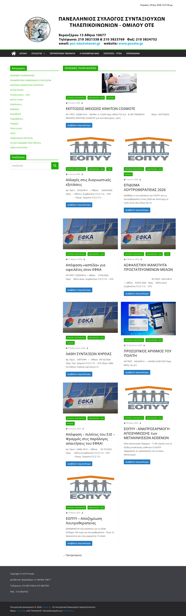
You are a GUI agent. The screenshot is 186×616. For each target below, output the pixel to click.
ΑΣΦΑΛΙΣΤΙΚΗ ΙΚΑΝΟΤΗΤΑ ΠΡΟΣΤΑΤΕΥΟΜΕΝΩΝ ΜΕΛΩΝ (148, 267)
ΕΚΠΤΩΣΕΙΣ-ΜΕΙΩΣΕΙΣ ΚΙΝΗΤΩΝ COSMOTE (100, 108)
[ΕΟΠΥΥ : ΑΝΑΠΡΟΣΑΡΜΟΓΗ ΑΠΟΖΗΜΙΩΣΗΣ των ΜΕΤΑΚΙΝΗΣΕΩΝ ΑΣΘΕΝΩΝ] (148, 397)
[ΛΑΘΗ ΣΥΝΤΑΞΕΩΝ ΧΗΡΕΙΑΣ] (90, 317)
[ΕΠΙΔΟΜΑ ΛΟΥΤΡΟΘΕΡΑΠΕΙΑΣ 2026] (148, 149)
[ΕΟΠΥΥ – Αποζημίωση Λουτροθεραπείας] (90, 487)
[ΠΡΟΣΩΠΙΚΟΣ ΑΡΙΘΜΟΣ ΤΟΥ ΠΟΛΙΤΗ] (148, 318)
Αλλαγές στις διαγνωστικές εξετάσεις (88, 182)
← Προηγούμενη (72, 555)
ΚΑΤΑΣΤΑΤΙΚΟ (17, 90)
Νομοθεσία (15, 114)
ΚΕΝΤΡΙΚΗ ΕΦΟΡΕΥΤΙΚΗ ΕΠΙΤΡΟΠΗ (26, 85)
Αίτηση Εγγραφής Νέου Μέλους (25, 142)
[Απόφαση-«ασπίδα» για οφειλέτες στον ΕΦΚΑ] (90, 233)
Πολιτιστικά (16, 128)
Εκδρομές (14, 109)
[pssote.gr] (13, 53)
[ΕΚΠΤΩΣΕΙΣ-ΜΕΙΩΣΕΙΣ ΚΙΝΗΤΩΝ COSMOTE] (119, 83)
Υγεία (109, 169)
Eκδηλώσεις (16, 104)
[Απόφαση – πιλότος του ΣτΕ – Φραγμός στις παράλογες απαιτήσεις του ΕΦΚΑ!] (90, 397)
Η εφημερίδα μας (89, 53)
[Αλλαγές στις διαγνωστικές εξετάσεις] (90, 149)
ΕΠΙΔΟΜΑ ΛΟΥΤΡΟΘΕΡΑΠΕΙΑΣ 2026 (145, 187)
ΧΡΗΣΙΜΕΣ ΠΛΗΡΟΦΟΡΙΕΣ (76, 98)
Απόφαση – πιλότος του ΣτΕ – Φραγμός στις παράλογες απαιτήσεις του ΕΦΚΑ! (90, 439)
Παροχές (110, 98)
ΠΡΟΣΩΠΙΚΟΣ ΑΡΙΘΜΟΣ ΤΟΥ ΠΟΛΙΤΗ (147, 353)
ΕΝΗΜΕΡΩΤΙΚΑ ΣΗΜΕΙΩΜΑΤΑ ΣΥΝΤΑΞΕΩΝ (30, 80)
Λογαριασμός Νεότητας (21, 138)
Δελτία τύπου (16, 99)
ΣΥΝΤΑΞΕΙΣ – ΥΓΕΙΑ (113, 53)
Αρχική (23, 53)
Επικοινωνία (133, 53)
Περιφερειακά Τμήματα (62, 53)
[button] (43, 53)
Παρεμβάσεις (16, 118)
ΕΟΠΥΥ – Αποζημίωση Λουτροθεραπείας (84, 520)
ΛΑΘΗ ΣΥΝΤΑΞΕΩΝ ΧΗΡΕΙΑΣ (89, 353)
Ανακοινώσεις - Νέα (96, 98)
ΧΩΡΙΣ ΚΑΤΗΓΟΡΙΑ (18, 147)
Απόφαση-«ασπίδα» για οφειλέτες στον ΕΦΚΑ (85, 267)
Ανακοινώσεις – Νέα (20, 94)
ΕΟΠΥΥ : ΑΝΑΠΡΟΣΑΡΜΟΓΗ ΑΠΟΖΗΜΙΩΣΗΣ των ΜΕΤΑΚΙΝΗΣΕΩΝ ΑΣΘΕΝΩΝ (147, 433)
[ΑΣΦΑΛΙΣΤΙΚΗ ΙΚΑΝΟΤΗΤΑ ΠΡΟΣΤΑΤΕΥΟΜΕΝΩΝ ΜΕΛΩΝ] (148, 233)
